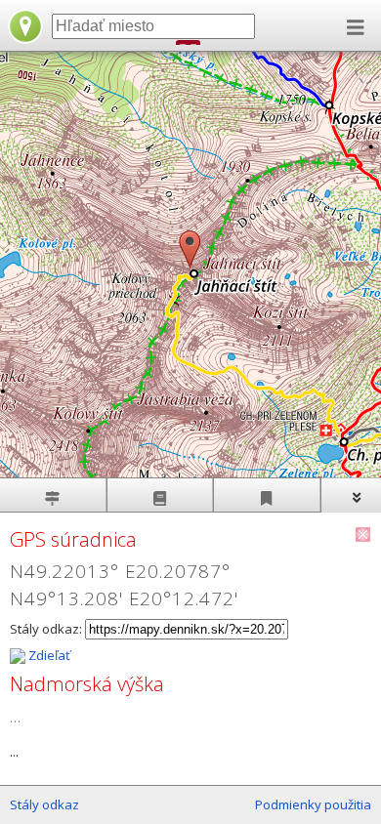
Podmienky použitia (313, 804)
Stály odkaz (44, 804)
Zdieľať (47, 655)
